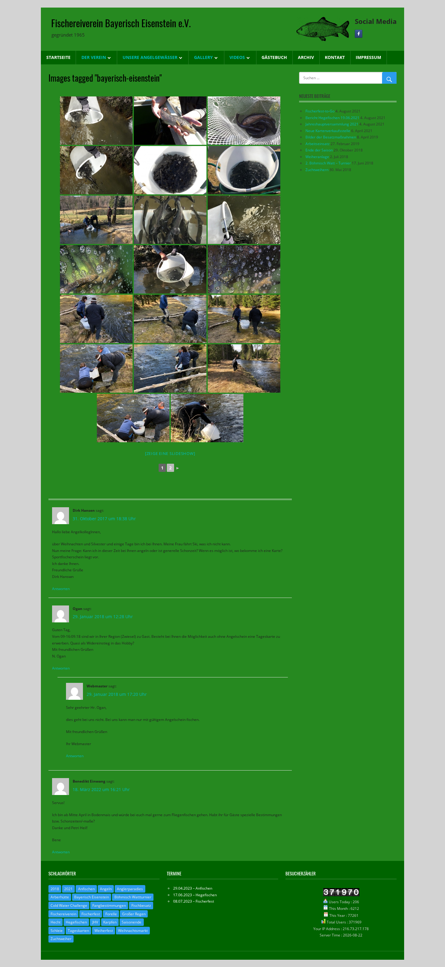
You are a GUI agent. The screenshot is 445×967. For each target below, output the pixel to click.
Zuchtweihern (316, 169)
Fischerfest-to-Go (320, 111)
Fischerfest (90, 914)
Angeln (106, 888)
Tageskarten (78, 930)
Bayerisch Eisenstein (91, 897)
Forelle (111, 914)
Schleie (57, 930)
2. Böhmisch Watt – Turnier (328, 163)
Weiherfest (103, 930)
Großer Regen (134, 914)
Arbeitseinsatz (317, 143)
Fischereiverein (63, 914)
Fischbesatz (141, 905)
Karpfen (110, 922)
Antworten (61, 588)
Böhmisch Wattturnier (132, 897)
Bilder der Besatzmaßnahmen (330, 137)
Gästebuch (274, 57)
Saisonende (131, 922)
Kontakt (335, 57)
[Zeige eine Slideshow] (170, 453)
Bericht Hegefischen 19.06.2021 (332, 117)
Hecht (56, 922)
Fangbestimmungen (109, 905)
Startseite (58, 57)
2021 (68, 888)
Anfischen (86, 888)
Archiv (306, 57)
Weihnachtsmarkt (133, 930)
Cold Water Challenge (69, 905)
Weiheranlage (317, 156)
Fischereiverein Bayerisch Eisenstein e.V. (121, 23)
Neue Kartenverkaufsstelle (327, 130)
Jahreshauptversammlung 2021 (331, 124)
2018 (55, 888)
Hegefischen (76, 922)
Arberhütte (60, 897)
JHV (95, 922)
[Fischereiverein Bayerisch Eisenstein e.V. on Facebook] (358, 34)
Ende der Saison (319, 150)
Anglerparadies (130, 888)
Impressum (368, 57)
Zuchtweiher (61, 938)
